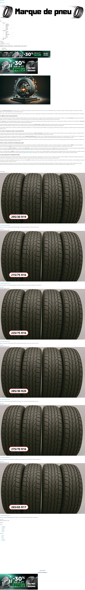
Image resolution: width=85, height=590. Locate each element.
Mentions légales (42, 570)
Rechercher (1, 41)
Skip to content (2, 0)
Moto (2, 536)
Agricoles (7, 31)
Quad (6, 35)
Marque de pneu (2, 2)
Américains (7, 25)
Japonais (7, 29)
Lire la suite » (2, 345)
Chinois (7, 26)
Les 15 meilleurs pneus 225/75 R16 (5, 341)
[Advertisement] (29, 107)
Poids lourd (3, 540)
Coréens (3, 530)
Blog (3, 39)
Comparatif (4, 38)
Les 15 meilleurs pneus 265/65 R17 (5, 515)
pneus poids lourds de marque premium (29, 151)
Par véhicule (4, 30)
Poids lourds (7, 34)
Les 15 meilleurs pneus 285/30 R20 (5, 399)
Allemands (3, 526)
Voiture (3, 535)
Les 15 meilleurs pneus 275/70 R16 (5, 457)
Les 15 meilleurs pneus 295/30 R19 (5, 225)
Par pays (4, 22)
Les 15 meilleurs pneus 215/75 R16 (5, 283)
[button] (42, 21)
